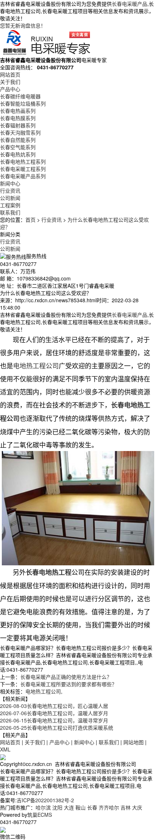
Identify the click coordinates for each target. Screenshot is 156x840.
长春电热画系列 (18, 110)
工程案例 (10, 205)
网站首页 (10, 74)
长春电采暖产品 (129, 3)
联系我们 (10, 212)
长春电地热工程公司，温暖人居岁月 (54, 713)
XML (5, 749)
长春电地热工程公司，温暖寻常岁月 (54, 720)
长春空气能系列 (18, 147)
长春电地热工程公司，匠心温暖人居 (54, 705)
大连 (69, 807)
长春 (92, 807)
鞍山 (80, 807)
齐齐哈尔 (109, 807)
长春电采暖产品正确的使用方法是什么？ (66, 676)
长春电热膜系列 (18, 118)
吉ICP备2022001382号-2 (45, 800)
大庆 (137, 807)
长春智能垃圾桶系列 (23, 103)
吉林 (125, 807)
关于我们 (10, 81)
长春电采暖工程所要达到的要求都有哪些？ (68, 684)
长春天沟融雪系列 (20, 132)
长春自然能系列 (18, 139)
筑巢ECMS (39, 814)
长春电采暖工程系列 (23, 168)
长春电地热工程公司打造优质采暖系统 (56, 727)
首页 (30, 219)
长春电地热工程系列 (23, 161)
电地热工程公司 (43, 691)
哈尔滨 (43, 807)
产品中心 (10, 89)
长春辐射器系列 (18, 125)
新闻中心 (10, 183)
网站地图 (133, 742)
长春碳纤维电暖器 (20, 96)
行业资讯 (10, 190)
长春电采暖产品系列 (23, 176)
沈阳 (57, 807)
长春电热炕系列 (18, 154)
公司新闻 (10, 197)
